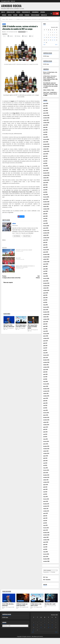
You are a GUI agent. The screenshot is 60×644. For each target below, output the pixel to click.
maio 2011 (45, 520)
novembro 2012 (46, 477)
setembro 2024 (46, 151)
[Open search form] (51, 13)
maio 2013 (45, 463)
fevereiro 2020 (46, 278)
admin (4, 31)
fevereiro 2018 (46, 333)
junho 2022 (45, 216)
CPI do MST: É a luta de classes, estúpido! (24, 249)
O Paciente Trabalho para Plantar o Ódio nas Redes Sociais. (50, 79)
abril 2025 (45, 134)
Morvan (44, 72)
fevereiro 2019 (46, 307)
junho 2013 (45, 460)
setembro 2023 (46, 180)
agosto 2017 (45, 340)
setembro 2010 (46, 539)
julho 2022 (45, 213)
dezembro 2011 (46, 503)
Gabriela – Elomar (50, 90)
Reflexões (15, 15)
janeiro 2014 (45, 444)
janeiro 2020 (45, 281)
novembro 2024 (46, 146)
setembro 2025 (46, 122)
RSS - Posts (45, 577)
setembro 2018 (46, 319)
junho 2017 (45, 345)
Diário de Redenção (35, 15)
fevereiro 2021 (46, 249)
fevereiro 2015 (46, 412)
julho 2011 (45, 515)
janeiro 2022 (45, 228)
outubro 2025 (46, 120)
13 (44, 37)
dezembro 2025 (46, 115)
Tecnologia (27, 15)
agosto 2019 (45, 293)
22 (48, 40)
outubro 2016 (45, 364)
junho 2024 (45, 158)
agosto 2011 (45, 513)
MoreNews (34, 636)
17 (52, 37)
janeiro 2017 (45, 357)
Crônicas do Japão (11, 12)
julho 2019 (45, 295)
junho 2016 (45, 374)
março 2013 (45, 467)
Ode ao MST (18, 258)
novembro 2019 (46, 285)
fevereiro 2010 (46, 554)
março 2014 (45, 439)
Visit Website (17, 236)
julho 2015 (45, 400)
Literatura (42, 12)
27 (44, 42)
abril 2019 (45, 302)
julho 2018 (45, 324)
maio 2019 (45, 300)
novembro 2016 (46, 362)
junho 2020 (45, 269)
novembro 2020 (46, 257)
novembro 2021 (46, 233)
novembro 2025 (46, 117)
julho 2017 (45, 343)
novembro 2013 (46, 448)
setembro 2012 (46, 482)
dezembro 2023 (46, 173)
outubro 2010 (45, 537)
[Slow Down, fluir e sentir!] (51, 598)
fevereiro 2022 (46, 225)
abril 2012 (45, 494)
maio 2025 (45, 132)
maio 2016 (45, 376)
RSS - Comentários (46, 579)
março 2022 (45, 223)
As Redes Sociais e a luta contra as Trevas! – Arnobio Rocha (50, 76)
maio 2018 (45, 328)
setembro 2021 (46, 237)
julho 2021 (45, 242)
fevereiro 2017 (46, 355)
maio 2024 (45, 161)
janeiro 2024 (45, 170)
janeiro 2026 (45, 113)
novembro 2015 (46, 391)
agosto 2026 (45, 103)
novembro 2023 (46, 175)
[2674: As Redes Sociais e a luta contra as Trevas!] (21, 319)
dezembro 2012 (46, 475)
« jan (44, 44)
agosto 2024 (45, 153)
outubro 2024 (46, 149)
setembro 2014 (46, 424)
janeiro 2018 (45, 336)
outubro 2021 (45, 235)
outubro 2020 (46, 259)
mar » (56, 44)
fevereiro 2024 (46, 168)
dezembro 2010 (46, 532)
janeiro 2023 (45, 199)
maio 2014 (45, 434)
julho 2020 (45, 266)
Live (57, 13)
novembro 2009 (46, 561)
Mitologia (4, 15)
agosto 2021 (45, 240)
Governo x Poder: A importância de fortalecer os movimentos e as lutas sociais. (25, 266)
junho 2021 (45, 245)
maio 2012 (45, 491)
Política (9, 15)
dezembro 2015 (46, 388)
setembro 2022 (46, 209)
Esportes (18, 12)
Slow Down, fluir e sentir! (50, 604)
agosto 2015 (45, 398)
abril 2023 (45, 192)
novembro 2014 (46, 420)
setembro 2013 (46, 453)
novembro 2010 (46, 535)
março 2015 (45, 410)
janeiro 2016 (45, 386)
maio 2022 (45, 218)
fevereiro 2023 (46, 197)
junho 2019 (45, 297)
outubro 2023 (46, 177)
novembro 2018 (46, 314)
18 (54, 37)
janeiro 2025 (45, 141)
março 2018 (45, 331)
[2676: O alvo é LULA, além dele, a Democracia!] (9, 319)
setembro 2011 (46, 511)
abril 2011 (45, 523)
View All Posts (26, 236)
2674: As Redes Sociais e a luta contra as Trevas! (21, 325)
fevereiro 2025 (46, 139)
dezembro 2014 (46, 417)
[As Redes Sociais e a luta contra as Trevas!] (37, 598)
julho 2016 (45, 372)
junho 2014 (45, 432)
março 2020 (45, 276)
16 (50, 37)
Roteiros (21, 15)
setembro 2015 (46, 396)
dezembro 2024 (46, 144)
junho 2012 (45, 489)
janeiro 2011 (45, 530)
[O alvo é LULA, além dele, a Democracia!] (8, 598)
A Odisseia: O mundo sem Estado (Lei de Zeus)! (21, 604)
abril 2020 (45, 273)
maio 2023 (45, 189)
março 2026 (45, 110)
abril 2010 (45, 549)
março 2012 (45, 496)
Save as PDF (21, 216)
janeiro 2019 (45, 309)
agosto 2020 (45, 264)
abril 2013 (45, 465)
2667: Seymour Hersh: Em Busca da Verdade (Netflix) (32, 326)
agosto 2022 (45, 211)
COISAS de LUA (44, 15)
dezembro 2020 (46, 254)
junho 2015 (45, 403)
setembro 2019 (46, 290)
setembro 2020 (46, 261)
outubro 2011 (45, 508)
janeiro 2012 (45, 501)
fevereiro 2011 (46, 527)
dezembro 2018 (46, 312)
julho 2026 (45, 105)
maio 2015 (45, 405)
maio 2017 (45, 348)
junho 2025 (45, 129)
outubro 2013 (45, 451)
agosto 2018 (45, 321)
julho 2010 (45, 544)
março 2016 (45, 381)
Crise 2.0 (3, 12)
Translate (53, 572)
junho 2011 (45, 518)
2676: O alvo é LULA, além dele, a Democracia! (9, 325)
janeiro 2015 (45, 415)
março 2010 (45, 551)
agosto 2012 (45, 484)
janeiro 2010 (45, 556)
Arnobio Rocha (11, 6)
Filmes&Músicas (35, 12)
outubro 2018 (45, 316)
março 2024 (45, 165)
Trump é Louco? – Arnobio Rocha (49, 92)
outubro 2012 (45, 479)
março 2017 (45, 352)
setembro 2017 (46, 338)
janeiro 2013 (45, 472)
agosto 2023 (45, 182)
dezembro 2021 (46, 230)
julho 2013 (45, 458)
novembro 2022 (46, 204)
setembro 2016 (46, 367)
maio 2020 (45, 271)
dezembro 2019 (46, 283)
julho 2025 (45, 127)
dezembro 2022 (46, 201)
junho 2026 (45, 108)
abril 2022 (45, 221)
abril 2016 (45, 379)
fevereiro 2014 (46, 441)
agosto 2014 (45, 427)
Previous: (11, 276)
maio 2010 (45, 547)
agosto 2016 (45, 369)
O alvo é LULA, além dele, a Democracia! (8, 604)
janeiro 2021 (45, 252)
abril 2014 (45, 436)
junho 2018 (45, 326)
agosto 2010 (45, 542)
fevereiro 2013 (46, 470)
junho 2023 (45, 187)
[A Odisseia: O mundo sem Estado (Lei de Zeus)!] (22, 598)
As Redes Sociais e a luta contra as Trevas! (36, 604)
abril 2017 (45, 350)
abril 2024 (45, 163)
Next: (38, 276)
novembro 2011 (46, 506)
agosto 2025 (45, 125)
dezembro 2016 (46, 360)
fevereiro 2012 (46, 499)
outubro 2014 (45, 422)
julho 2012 (45, 487)
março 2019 (45, 304)
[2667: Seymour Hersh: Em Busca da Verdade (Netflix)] (33, 319)
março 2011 (45, 525)
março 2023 (45, 194)
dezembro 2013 (46, 446)
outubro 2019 (45, 288)
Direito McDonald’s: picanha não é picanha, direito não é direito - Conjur (50, 83)
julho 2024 (45, 156)
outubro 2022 (46, 206)
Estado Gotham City (26, 12)
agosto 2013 (45, 455)
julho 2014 (45, 429)
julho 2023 (45, 185)
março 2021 (45, 247)
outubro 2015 (45, 393)
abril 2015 (45, 408)
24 (52, 40)
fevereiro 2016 (46, 384)
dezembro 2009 (46, 559)
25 (54, 40)
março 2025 (45, 137)
